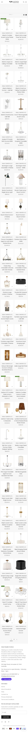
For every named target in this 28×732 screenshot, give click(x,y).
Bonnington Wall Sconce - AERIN (21, 166)
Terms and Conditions (7, 699)
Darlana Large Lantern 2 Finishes (7, 293)
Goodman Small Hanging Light (21, 342)
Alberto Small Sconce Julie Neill (7, 115)
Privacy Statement (6, 697)
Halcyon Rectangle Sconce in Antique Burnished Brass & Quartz (7, 368)
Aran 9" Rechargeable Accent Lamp (20, 115)
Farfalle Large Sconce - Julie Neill (20, 318)
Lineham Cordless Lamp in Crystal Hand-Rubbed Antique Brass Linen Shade (20, 394)
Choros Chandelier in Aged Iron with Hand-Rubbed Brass (7, 241)
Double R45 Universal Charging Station (21, 293)
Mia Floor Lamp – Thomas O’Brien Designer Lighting (7, 447)
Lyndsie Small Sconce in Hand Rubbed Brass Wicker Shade (20, 420)
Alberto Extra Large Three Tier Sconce (20, 36)
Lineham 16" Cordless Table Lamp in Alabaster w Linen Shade (7, 394)
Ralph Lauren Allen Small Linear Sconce (21, 499)
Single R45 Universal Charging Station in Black (21, 577)
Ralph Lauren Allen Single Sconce (7, 499)
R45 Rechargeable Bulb (20, 473)
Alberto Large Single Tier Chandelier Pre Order (21, 63)
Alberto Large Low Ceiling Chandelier (7, 63)
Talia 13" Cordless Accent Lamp (7, 603)
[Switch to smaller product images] (26, 14)
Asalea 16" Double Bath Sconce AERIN (7, 140)
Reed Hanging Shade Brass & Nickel (21, 550)
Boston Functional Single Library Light (7, 191)
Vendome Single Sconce (21, 629)
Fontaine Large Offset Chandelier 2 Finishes (7, 342)
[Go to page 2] (16, 639)
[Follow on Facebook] (2, 722)
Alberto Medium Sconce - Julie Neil (7, 89)
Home (3, 686)
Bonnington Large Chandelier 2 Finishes (7, 166)
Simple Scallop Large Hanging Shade (7, 577)
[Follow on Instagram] (5, 722)
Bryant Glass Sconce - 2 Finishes (7, 216)
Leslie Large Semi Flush (20, 366)
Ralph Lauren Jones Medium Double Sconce (21, 524)
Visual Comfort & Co (7, 33)
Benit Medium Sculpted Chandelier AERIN (21, 141)
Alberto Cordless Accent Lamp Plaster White (7, 37)
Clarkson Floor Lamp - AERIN (20, 240)
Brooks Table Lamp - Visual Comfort (21, 191)
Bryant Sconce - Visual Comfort (21, 216)
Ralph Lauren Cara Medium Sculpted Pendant (7, 524)
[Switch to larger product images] (23, 14)
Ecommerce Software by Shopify (19, 725)
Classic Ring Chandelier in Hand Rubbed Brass (20, 267)
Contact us (4, 694)
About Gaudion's (6, 689)
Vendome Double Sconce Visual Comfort (7, 630)
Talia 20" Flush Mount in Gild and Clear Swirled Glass (21, 604)
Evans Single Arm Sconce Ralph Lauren (7, 318)
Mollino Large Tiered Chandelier (21, 446)
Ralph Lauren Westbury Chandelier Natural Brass (7, 551)
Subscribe (6, 717)
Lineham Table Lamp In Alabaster (7, 420)
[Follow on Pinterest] (8, 722)
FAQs (2, 692)
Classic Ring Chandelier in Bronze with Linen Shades (7, 267)
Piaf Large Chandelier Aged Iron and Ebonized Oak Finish (7, 473)
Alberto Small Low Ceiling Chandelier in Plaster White (21, 90)
